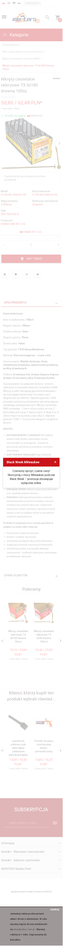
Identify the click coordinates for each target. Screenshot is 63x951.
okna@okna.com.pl (24, 929)
